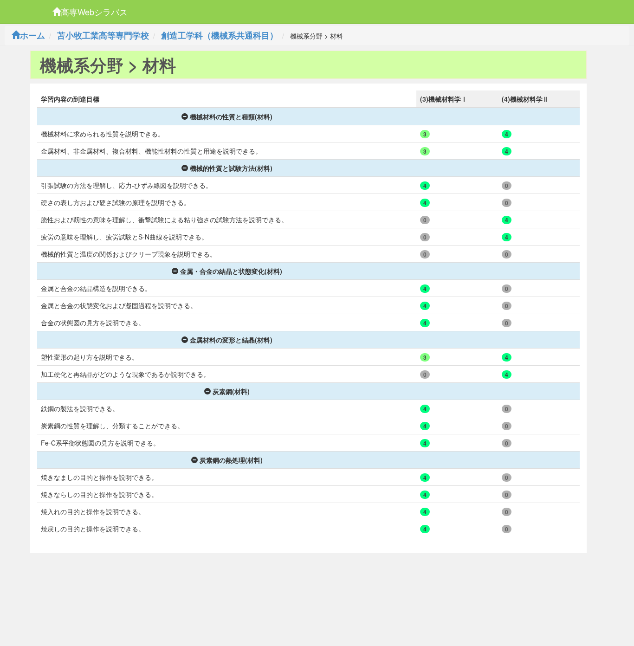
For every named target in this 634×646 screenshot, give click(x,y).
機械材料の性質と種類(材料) (231, 116)
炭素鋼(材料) (231, 391)
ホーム (32, 35)
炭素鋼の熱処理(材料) (231, 460)
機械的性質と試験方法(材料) (231, 168)
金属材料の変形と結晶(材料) (231, 339)
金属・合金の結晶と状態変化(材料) (231, 271)
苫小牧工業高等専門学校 (103, 35)
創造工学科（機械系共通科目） (219, 35)
